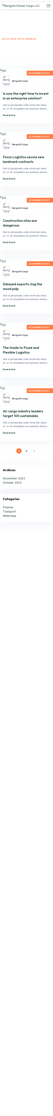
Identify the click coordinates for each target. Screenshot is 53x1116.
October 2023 (12, 482)
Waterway (9, 515)
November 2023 (14, 478)
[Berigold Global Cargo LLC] (21, 5)
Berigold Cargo (20, 80)
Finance (8, 507)
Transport (9, 511)
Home (6, 35)
